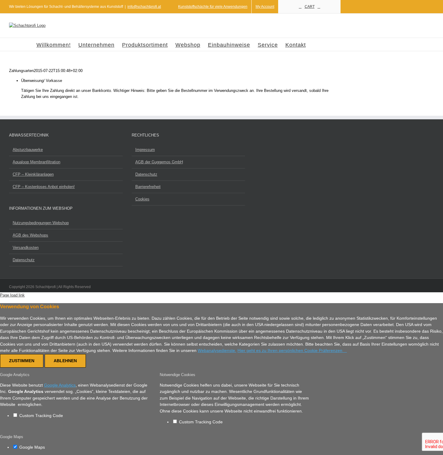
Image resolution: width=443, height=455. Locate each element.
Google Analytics (60, 385)
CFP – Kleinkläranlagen (33, 174)
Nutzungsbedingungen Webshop (41, 223)
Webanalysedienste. (217, 350)
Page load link (12, 295)
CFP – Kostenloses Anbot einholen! (44, 186)
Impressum (145, 149)
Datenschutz (146, 174)
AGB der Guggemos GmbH (159, 162)
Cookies (142, 199)
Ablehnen (65, 360)
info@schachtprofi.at (144, 7)
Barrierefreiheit (148, 186)
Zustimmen (21, 360)
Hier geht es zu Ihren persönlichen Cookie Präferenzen (290, 350)
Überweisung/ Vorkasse (41, 80)
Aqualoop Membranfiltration (36, 162)
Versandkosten (26, 247)
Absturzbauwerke (28, 149)
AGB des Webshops (30, 235)
